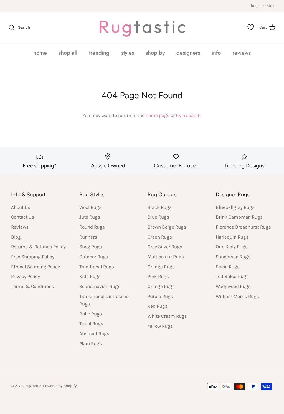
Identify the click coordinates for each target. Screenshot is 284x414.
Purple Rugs (160, 296)
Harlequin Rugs (232, 237)
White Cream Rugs (167, 316)
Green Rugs (160, 237)
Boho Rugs (90, 314)
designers (188, 53)
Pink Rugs (158, 276)
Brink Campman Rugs (239, 217)
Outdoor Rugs (93, 256)
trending (99, 53)
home (40, 53)
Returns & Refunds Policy (38, 246)
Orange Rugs (161, 266)
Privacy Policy (25, 276)
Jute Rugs (89, 217)
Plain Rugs (90, 343)
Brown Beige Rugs (167, 227)
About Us (20, 207)
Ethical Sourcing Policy (35, 266)
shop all (68, 53)
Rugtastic (32, 385)
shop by (155, 53)
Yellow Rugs (160, 326)
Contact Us (22, 217)
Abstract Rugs (94, 333)
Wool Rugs (90, 207)
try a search (188, 115)
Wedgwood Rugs (233, 286)
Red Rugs (158, 306)
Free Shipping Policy (32, 256)
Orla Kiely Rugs (232, 246)
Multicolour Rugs (166, 256)
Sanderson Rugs (233, 256)
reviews (241, 53)
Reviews (20, 227)
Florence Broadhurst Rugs (243, 227)
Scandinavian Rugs (99, 286)
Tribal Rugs (91, 323)
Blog (16, 237)
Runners (88, 237)
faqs (254, 5)
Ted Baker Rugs (232, 276)
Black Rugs (160, 207)
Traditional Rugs (96, 266)
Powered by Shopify (60, 385)
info (216, 53)
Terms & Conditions (32, 286)
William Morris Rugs (237, 296)
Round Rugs (92, 227)
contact (269, 5)
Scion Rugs (228, 266)
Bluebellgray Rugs (235, 207)
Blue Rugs (158, 217)
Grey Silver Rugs (165, 246)
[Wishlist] (251, 27)
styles (127, 53)
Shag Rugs (90, 246)
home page (157, 115)
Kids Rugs (90, 276)
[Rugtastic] (142, 27)
